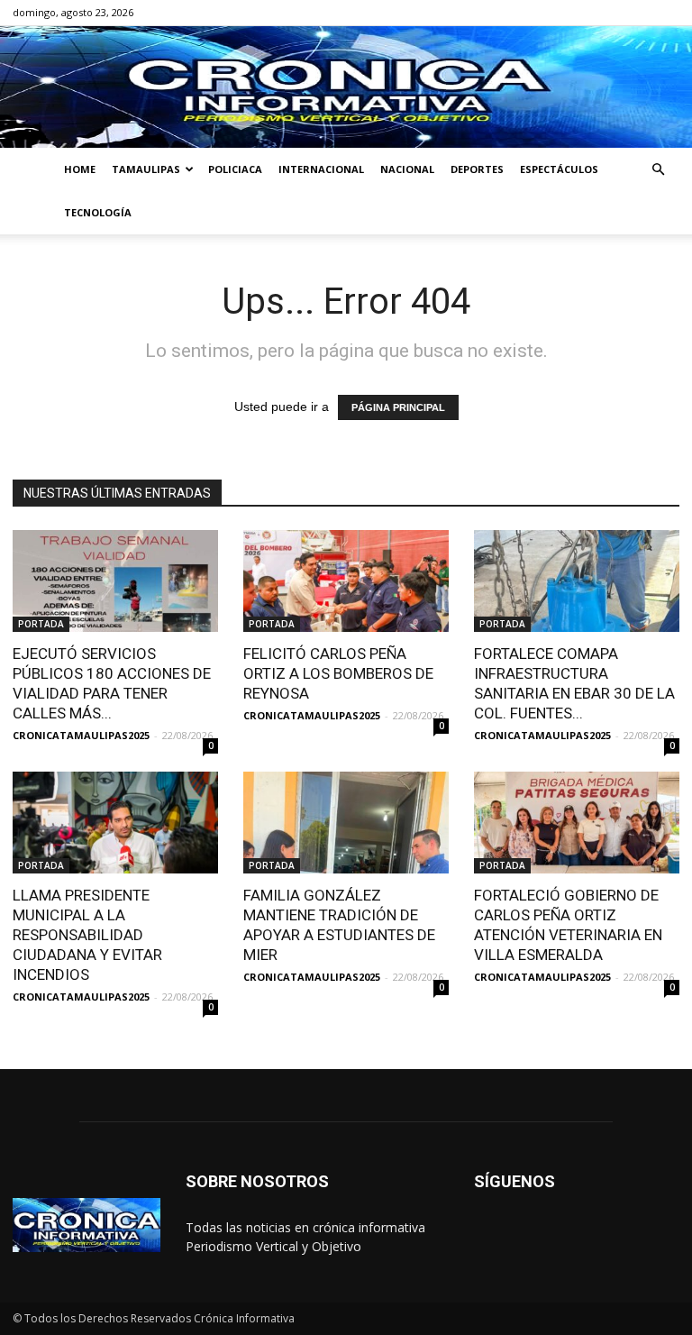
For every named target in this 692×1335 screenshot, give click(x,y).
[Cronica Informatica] (346, 87)
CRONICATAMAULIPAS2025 (81, 735)
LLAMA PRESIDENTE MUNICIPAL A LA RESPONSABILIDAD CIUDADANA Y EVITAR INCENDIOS (87, 934)
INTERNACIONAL (321, 169)
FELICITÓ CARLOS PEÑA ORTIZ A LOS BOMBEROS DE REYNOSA (338, 673)
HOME (80, 169)
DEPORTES (477, 169)
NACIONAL (407, 169)
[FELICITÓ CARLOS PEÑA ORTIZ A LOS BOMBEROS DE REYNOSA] (346, 581)
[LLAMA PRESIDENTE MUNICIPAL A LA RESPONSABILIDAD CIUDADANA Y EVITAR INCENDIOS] (115, 822)
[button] (657, 169)
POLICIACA (235, 169)
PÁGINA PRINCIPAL (398, 407)
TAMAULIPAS (146, 169)
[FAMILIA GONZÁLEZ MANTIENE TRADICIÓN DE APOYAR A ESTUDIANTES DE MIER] (346, 822)
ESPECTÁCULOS (559, 169)
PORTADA (41, 623)
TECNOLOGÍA (98, 212)
